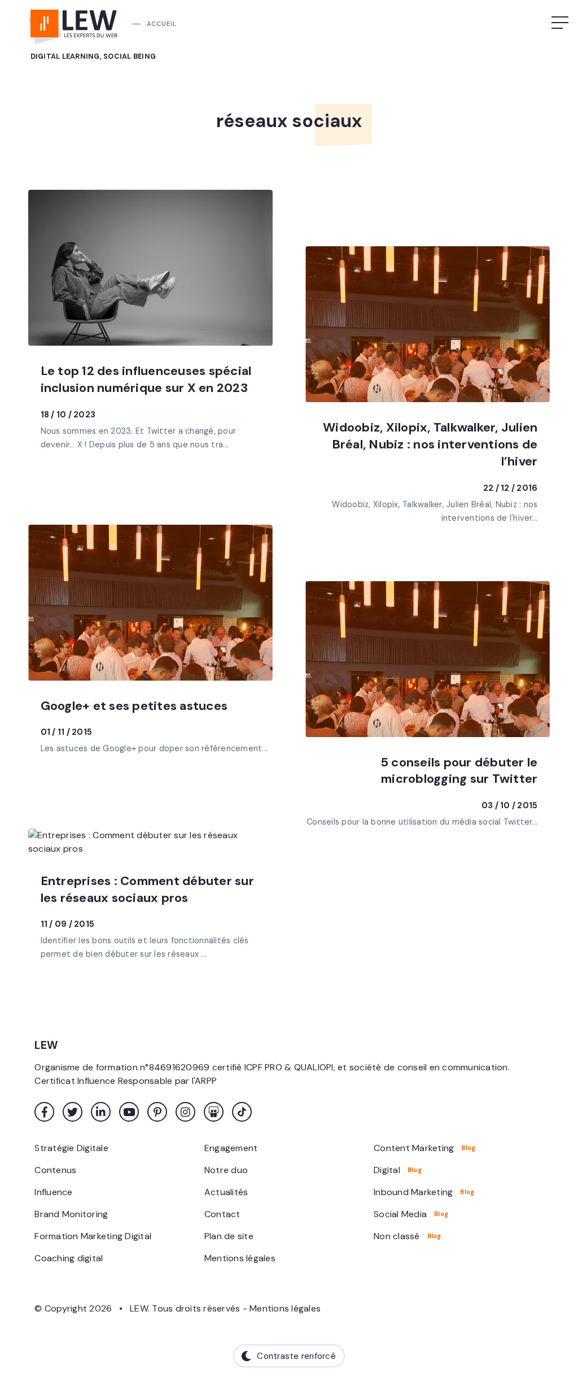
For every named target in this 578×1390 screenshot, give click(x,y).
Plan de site (228, 1236)
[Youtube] (129, 1112)
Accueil (162, 24)
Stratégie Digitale (71, 1148)
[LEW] (73, 22)
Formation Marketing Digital (92, 1236)
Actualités (226, 1192)
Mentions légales (239, 1258)
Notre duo (226, 1170)
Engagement (231, 1148)
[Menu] (561, 23)
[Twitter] (72, 1112)
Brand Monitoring (71, 1214)
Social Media (400, 1214)
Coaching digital (68, 1258)
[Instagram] (185, 1112)
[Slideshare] (214, 1112)
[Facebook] (44, 1112)
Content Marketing (414, 1148)
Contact (222, 1214)
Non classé (397, 1236)
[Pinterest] (157, 1112)
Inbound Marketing (413, 1192)
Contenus (55, 1170)
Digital (387, 1170)
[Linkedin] (101, 1112)
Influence (53, 1192)
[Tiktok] (242, 1112)
